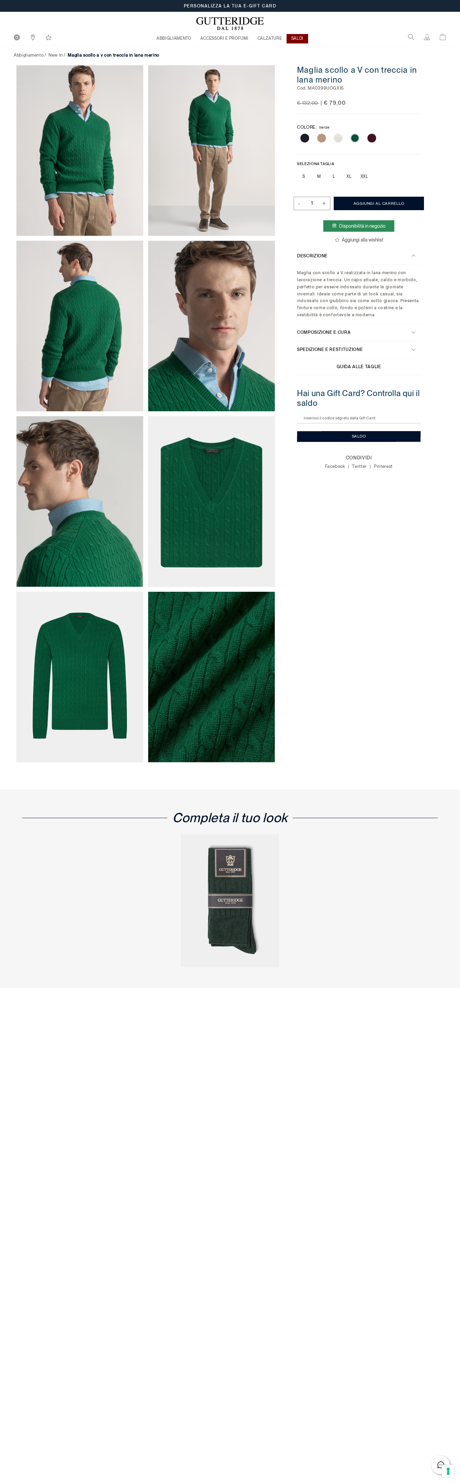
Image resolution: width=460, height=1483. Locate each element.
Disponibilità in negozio (362, 226)
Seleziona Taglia (315, 163)
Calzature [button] (270, 38)
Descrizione (312, 255)
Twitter (360, 466)
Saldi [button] (297, 38)
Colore (313, 127)
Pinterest (383, 466)
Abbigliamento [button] (174, 38)
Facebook (335, 466)
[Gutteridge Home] (229, 23)
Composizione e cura (324, 332)
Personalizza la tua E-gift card (230, 5)
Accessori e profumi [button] (224, 38)
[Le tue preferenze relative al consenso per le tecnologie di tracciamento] (448, 1471)
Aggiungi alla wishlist (362, 240)
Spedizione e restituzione (330, 349)
